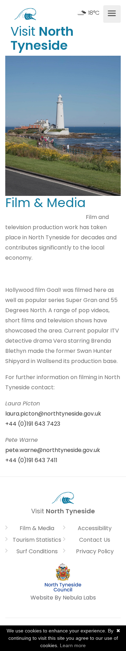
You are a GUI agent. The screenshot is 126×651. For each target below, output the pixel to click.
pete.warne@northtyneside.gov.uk (52, 450)
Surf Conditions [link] (37, 551)
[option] (63, 126)
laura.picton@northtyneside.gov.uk (53, 414)
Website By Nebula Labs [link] (63, 598)
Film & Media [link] (37, 528)
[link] (25, 13)
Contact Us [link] (94, 540)
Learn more (73, 645)
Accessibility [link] (95, 528)
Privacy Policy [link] (95, 551)
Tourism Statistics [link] (37, 540)
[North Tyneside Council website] (63, 577)
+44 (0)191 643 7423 (32, 424)
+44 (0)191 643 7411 (31, 460)
